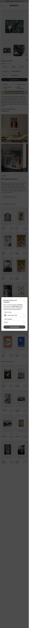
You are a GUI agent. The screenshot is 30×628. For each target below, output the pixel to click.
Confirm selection (14, 327)
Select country (8, 312)
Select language (8, 319)
